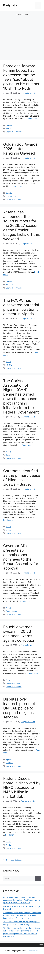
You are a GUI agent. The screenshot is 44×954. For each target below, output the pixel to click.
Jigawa (9, 530)
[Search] (38, 878)
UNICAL (9, 763)
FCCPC (9, 365)
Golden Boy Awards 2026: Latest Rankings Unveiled (20, 148)
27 (12, 860)
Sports (9, 125)
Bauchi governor (13, 683)
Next (18, 860)
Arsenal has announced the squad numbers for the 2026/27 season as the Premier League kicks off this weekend (21, 225)
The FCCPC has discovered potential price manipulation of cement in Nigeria (21, 307)
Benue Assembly (13, 611)
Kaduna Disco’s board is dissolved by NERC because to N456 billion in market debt (21, 787)
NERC (8, 845)
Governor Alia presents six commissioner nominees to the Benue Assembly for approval (20, 556)
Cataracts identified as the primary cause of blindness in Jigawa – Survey (21, 477)
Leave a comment (13, 132)
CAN (8, 455)
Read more (32, 119)
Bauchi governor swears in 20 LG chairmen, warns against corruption (19, 634)
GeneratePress (33, 951)
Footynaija (10, 5)
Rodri (8, 128)
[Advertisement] (22, 38)
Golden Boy (11, 196)
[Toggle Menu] (41, 945)
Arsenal (9, 284)
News (8, 362)
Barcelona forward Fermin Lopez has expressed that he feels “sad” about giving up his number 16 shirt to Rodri (21, 77)
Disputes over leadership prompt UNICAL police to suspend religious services (19, 708)
